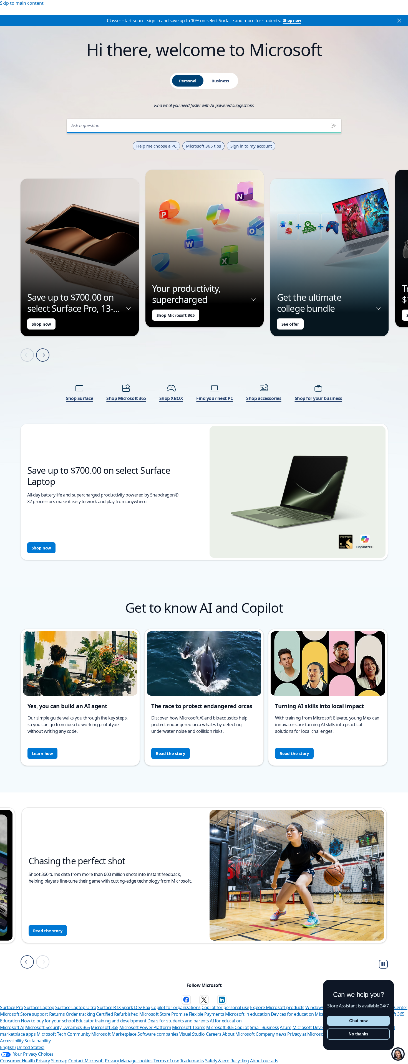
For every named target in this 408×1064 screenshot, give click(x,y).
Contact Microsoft (86, 1061)
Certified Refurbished (117, 1014)
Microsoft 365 (104, 1027)
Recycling (239, 1061)
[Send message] (334, 126)
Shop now (292, 20)
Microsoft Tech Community (63, 1034)
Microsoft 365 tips (203, 146)
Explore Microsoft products (277, 1007)
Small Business (264, 1027)
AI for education (225, 1021)
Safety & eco (217, 1061)
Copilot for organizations (176, 1007)
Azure (285, 1027)
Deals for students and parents (178, 1021)
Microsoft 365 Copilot (227, 1027)
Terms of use (166, 1061)
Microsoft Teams (188, 1027)
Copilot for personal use (225, 1007)
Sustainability (37, 1041)
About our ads (264, 1061)
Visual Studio (192, 1034)
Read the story (170, 753)
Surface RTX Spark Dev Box (123, 1007)
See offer (290, 324)
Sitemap (59, 1061)
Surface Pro (11, 1007)
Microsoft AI (12, 1027)
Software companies (157, 1034)
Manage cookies (136, 1061)
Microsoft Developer (313, 1027)
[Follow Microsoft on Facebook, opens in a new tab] (186, 999)
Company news (271, 1034)
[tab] (187, 81)
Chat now (358, 1020)
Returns (57, 1014)
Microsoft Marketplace (114, 1034)
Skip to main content (22, 3)
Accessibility (12, 1041)
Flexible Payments (206, 1014)
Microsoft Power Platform (145, 1027)
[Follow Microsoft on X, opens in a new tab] (204, 999)
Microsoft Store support (24, 1014)
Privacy (112, 1061)
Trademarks (192, 1061)
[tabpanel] (204, 337)
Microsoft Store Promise (163, 1014)
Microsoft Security (43, 1027)
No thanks (358, 1034)
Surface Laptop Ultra (75, 1007)
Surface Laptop (39, 1007)
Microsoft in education (247, 1014)
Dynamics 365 (76, 1027)
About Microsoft (238, 1034)
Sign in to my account (251, 146)
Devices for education (292, 1014)
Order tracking (80, 1014)
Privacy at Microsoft (306, 1034)
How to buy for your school (48, 1021)
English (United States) (22, 1047)
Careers (213, 1034)
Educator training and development (111, 1021)
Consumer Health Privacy (25, 1061)
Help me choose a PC (156, 146)
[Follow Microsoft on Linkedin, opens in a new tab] (221, 999)
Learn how (42, 753)
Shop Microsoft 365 (176, 315)
